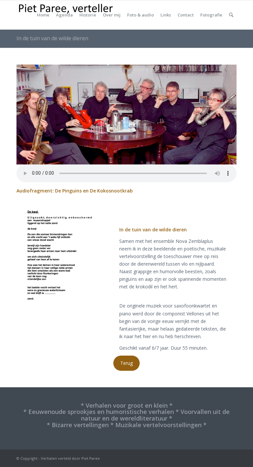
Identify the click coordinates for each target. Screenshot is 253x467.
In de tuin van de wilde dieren (52, 38)
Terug (126, 363)
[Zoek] (231, 14)
